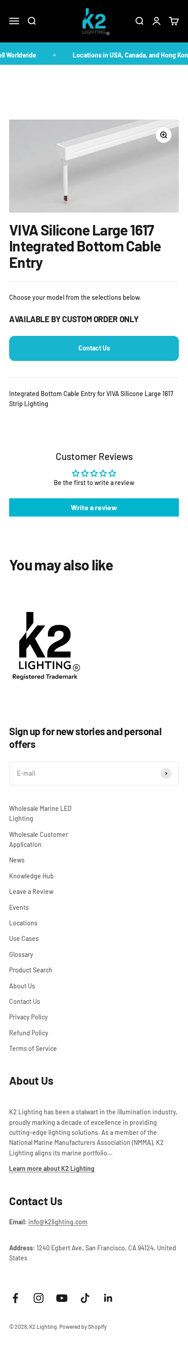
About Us (22, 986)
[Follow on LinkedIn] (108, 1298)
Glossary (21, 954)
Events (19, 907)
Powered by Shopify (83, 1326)
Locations (23, 923)
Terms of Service (33, 1048)
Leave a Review (31, 891)
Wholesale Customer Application (38, 839)
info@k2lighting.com (58, 1222)
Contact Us (94, 348)
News (17, 860)
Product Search (30, 970)
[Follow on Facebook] (15, 1298)
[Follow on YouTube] (62, 1298)
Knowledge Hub (31, 876)
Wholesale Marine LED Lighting (40, 813)
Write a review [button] (94, 507)
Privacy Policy (28, 1017)
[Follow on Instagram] (38, 1298)
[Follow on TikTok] (85, 1298)
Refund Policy (28, 1033)
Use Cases (24, 938)
